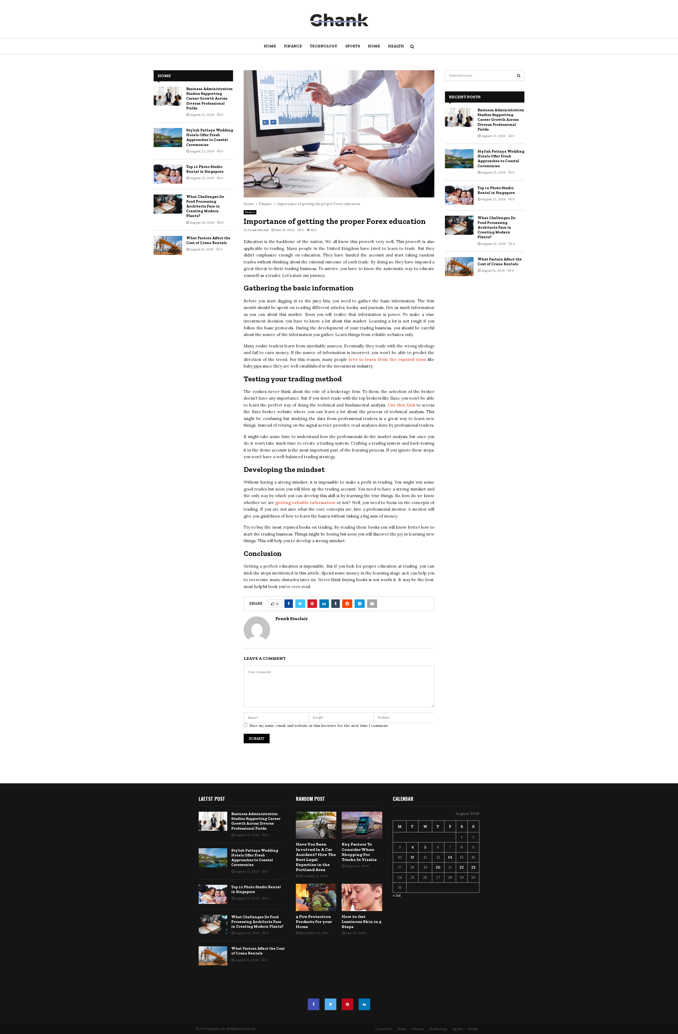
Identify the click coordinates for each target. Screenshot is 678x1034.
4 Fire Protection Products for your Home (314, 921)
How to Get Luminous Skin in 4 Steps (361, 921)
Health (396, 46)
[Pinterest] (347, 1004)
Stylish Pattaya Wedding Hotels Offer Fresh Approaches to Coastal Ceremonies (209, 137)
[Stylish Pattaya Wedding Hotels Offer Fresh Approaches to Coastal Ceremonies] (168, 137)
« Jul (396, 895)
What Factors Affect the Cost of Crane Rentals (208, 240)
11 (412, 857)
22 (462, 867)
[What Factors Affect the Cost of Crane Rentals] (168, 245)
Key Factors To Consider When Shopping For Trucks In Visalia (359, 852)
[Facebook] (313, 1004)
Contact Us (383, 1029)
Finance (293, 46)
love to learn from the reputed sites (387, 359)
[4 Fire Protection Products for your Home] (316, 897)
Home (270, 46)
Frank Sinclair (258, 230)
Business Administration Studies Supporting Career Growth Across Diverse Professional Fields (209, 99)
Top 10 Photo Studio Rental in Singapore (205, 169)
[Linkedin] (364, 1004)
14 (450, 857)
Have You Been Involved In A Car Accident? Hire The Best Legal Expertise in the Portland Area (316, 857)
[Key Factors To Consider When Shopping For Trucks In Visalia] (362, 825)
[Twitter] (330, 1004)
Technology (323, 46)
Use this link (401, 405)
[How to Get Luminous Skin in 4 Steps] (362, 897)
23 (473, 867)
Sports (352, 46)
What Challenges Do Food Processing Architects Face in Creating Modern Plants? (205, 206)
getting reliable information (305, 502)
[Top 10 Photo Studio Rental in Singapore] (168, 174)
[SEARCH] (518, 75)
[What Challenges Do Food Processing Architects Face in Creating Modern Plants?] (168, 204)
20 (438, 867)
